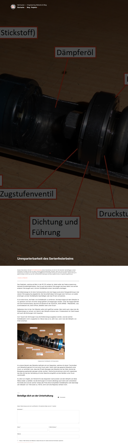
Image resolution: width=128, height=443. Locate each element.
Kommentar (20, 409)
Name (19, 427)
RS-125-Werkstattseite (36, 270)
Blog (28, 7)
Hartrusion (21, 5)
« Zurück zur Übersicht (22, 277)
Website (19, 433)
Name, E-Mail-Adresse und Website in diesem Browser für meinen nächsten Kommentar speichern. (41, 440)
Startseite (20, 7)
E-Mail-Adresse (53, 427)
